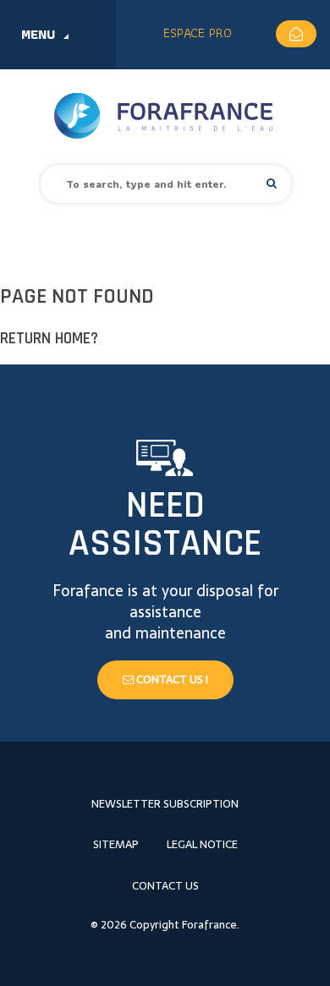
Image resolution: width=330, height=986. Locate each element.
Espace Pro (197, 32)
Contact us (165, 886)
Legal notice (202, 844)
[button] (271, 183)
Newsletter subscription (165, 804)
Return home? (49, 338)
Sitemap (116, 844)
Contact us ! (171, 679)
